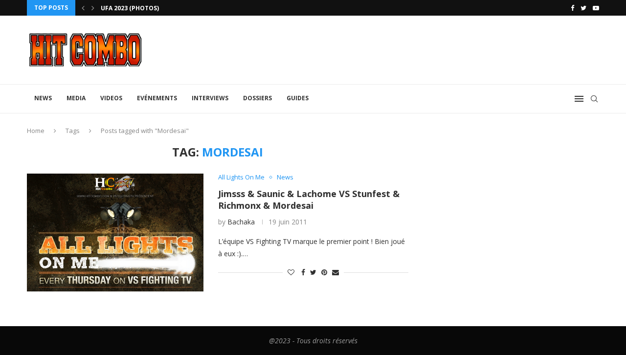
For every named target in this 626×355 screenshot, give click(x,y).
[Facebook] (572, 8)
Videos (111, 98)
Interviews (210, 98)
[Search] (594, 99)
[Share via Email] (335, 272)
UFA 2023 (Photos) (130, 8)
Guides (298, 98)
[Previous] (83, 8)
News (43, 98)
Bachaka (241, 221)
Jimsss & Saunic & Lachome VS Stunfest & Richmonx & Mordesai (309, 199)
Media (76, 98)
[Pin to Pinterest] (324, 272)
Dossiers (257, 98)
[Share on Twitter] (313, 272)
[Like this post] (291, 272)
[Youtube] (596, 8)
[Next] (93, 8)
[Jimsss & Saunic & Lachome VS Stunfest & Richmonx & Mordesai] (115, 232)
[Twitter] (583, 8)
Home (36, 130)
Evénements (157, 98)
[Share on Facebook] (303, 272)
